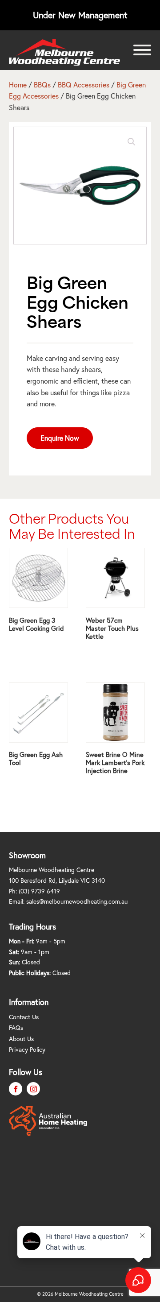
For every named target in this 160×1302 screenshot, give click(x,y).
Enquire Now (59, 437)
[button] (132, 142)
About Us (21, 1038)
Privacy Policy (27, 1049)
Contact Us (24, 1017)
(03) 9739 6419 (39, 891)
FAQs (16, 1027)
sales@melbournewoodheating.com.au (77, 901)
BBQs (42, 84)
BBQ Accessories (83, 84)
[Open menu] (142, 50)
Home (18, 84)
